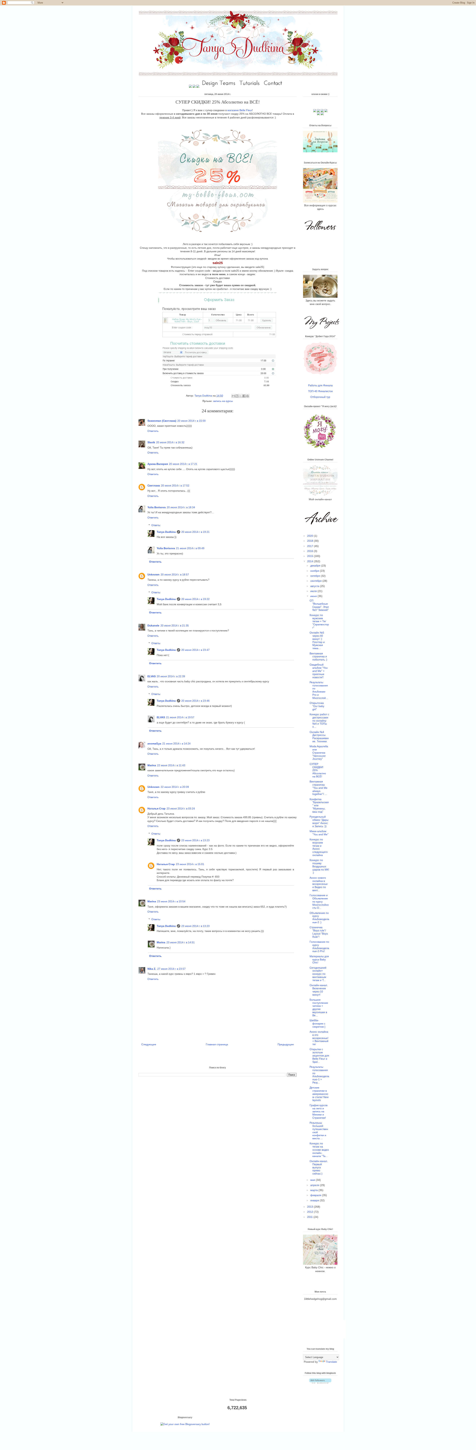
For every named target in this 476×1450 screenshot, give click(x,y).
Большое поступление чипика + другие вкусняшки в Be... (319, 1007)
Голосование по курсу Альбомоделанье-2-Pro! (319, 946)
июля (314, 591)
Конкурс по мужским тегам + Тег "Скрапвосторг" (319, 621)
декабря (315, 565)
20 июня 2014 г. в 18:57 (175, 574)
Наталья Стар (156, 808)
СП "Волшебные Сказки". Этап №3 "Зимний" (319, 605)
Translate (331, 1361)
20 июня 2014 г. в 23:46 (195, 700)
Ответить (152, 430)
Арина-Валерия (157, 463)
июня (314, 596)
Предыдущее (286, 1044)
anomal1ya (154, 743)
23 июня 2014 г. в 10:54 (171, 901)
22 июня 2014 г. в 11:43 (171, 765)
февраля (316, 1195)
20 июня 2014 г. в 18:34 (181, 507)
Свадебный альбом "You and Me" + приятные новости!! (319, 671)
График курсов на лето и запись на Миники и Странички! (318, 1111)
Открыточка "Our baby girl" (317, 706)
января (315, 1200)
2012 (310, 1211)
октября (315, 575)
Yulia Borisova (156, 507)
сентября (316, 580)
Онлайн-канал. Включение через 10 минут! (319, 990)
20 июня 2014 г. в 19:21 (195, 531)
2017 (310, 546)
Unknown (153, 574)
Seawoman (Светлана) (161, 420)
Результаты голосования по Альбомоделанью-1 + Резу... (319, 1074)
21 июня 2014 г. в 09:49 (190, 548)
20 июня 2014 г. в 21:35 (174, 625)
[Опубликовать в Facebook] (244, 396)
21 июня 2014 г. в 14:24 (176, 743)
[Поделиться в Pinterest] (247, 396)
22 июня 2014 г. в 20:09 (175, 786)
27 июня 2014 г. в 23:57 (171, 968)
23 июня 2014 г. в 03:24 (181, 808)
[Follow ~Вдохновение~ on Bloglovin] (320, 1382)
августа (315, 586)
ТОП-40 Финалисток (320, 391)
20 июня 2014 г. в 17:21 (183, 463)
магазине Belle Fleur (239, 110)
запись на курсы (223, 400)
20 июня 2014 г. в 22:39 (171, 676)
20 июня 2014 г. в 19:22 (195, 599)
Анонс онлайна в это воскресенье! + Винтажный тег (319, 1038)
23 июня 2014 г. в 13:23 (195, 840)
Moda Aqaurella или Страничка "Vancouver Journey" (319, 752)
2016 (310, 551)
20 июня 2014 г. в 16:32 (170, 442)
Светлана (153, 485)
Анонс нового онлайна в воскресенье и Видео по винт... (319, 884)
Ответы (155, 525)
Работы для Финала (320, 385)
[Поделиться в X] (240, 396)
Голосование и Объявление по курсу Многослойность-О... (319, 901)
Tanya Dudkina (203, 395)
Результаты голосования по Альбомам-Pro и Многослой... (319, 690)
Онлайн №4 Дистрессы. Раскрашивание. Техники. (319, 736)
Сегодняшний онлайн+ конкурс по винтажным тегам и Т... (318, 974)
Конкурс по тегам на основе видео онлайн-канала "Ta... (319, 1149)
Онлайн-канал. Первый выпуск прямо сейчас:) (319, 1167)
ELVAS (151, 676)
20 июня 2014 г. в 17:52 (175, 485)
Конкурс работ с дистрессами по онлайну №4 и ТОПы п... (319, 720)
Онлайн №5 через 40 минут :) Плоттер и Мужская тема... (317, 640)
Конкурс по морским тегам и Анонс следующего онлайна (319, 847)
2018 (310, 540)
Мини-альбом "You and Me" (319, 833)
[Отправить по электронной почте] (233, 396)
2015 (310, 556)
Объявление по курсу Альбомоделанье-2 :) (319, 917)
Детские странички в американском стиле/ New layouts (319, 1094)
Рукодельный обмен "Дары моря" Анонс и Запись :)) (319, 821)
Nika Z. (151, 968)
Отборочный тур (320, 396)
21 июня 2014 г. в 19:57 (180, 717)
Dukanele (153, 625)
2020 (310, 535)
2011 (310, 1216)
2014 (310, 561)
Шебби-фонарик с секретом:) (317, 1023)
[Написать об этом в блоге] (237, 396)
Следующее (148, 1044)
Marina (151, 765)
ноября (315, 570)
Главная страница (217, 1044)
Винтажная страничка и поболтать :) (318, 656)
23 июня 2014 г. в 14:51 (180, 942)
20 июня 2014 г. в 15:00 (191, 420)
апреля (315, 1185)
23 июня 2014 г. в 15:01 (190, 864)
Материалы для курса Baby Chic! (319, 959)
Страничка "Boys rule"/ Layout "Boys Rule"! (319, 932)
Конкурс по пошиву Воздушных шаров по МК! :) (319, 866)
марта (314, 1190)
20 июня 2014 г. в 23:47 (195, 649)
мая (313, 1179)
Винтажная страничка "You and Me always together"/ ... (318, 787)
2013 (310, 1206)
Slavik (151, 442)
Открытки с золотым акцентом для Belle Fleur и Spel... (319, 1055)
